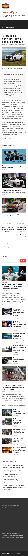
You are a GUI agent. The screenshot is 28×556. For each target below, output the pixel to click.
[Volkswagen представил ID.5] (14, 213)
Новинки (4, 33)
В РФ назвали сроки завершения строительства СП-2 (19, 431)
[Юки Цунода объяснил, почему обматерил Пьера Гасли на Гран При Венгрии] (7, 314)
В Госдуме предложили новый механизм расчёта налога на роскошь (14, 191)
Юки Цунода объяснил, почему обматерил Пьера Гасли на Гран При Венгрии (18, 312)
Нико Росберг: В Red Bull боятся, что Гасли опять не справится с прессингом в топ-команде (19, 349)
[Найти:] (14, 260)
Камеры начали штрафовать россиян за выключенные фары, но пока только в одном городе (14, 487)
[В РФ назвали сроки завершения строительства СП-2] (7, 435)
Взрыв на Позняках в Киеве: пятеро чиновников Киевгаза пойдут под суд (13, 387)
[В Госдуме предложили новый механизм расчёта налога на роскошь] (14, 188)
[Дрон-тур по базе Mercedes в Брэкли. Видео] (7, 363)
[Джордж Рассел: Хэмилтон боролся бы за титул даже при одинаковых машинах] (7, 326)
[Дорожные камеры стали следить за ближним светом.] (14, 164)
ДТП (3, 383)
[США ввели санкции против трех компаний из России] (7, 415)
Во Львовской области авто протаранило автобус (17, 421)
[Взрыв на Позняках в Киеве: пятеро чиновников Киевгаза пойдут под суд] (14, 381)
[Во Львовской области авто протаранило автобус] (7, 424)
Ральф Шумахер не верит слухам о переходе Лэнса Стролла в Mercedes (12, 286)
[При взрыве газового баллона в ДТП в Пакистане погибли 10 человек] (7, 453)
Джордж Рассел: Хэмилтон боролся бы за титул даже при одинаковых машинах (19, 324)
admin (11, 44)
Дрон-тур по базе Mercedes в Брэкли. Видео (19, 359)
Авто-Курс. (11, 12)
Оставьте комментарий (20, 44)
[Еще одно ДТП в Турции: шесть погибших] (7, 444)
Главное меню (9, 27)
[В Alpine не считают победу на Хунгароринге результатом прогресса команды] (7, 339)
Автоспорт (5, 282)
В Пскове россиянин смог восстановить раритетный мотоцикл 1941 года (13, 481)
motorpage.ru (11, 138)
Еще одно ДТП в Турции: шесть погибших (18, 440)
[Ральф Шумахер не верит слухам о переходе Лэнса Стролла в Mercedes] (14, 281)
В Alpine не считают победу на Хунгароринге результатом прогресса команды (19, 337)
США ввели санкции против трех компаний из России (19, 411)
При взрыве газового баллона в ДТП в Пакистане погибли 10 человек (19, 450)
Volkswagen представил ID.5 (11, 215)
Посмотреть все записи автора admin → (13, 248)
